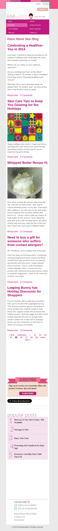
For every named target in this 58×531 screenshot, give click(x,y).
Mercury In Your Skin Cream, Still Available (29, 421)
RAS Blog (11, 25)
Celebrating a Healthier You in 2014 (25, 47)
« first (11, 335)
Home (10, 21)
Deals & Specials (35, 29)
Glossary (11, 32)
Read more (12, 95)
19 (36, 337)
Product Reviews (35, 25)
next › (43, 337)
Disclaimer (19, 520)
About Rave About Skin (25, 514)
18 (31, 337)
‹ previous (21, 335)
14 (11, 337)
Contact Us (33, 32)
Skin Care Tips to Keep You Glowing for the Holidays (25, 104)
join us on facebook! (27, 508)
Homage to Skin (21, 430)
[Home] (17, 15)
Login (38, 4)
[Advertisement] (27, 360)
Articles (32, 21)
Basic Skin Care (21, 438)
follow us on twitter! (27, 505)
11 (35, 335)
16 (21, 337)
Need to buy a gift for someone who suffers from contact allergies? (25, 241)
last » (27, 340)
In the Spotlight (13, 29)
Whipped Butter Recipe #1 (27, 162)
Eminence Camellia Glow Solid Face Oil (27, 455)
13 (45, 335)
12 (40, 335)
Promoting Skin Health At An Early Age (29, 446)
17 (26, 337)
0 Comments (26, 95)
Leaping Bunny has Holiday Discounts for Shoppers (24, 291)
